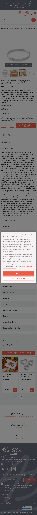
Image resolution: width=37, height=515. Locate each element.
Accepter (18, 273)
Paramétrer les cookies (18, 278)
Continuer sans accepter (28, 234)
